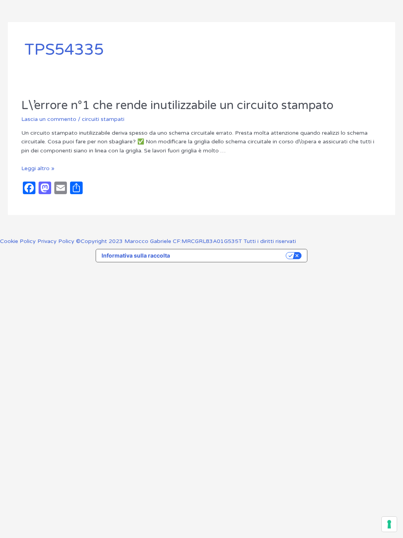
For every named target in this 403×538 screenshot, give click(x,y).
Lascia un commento (48, 119)
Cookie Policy (18, 241)
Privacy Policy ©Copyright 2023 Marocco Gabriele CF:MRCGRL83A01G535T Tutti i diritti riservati (166, 241)
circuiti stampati (103, 119)
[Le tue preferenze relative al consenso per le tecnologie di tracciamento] (389, 524)
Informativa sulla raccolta (136, 255)
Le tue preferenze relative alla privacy (231, 255)
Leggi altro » (37, 168)
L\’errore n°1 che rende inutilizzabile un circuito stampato (177, 105)
